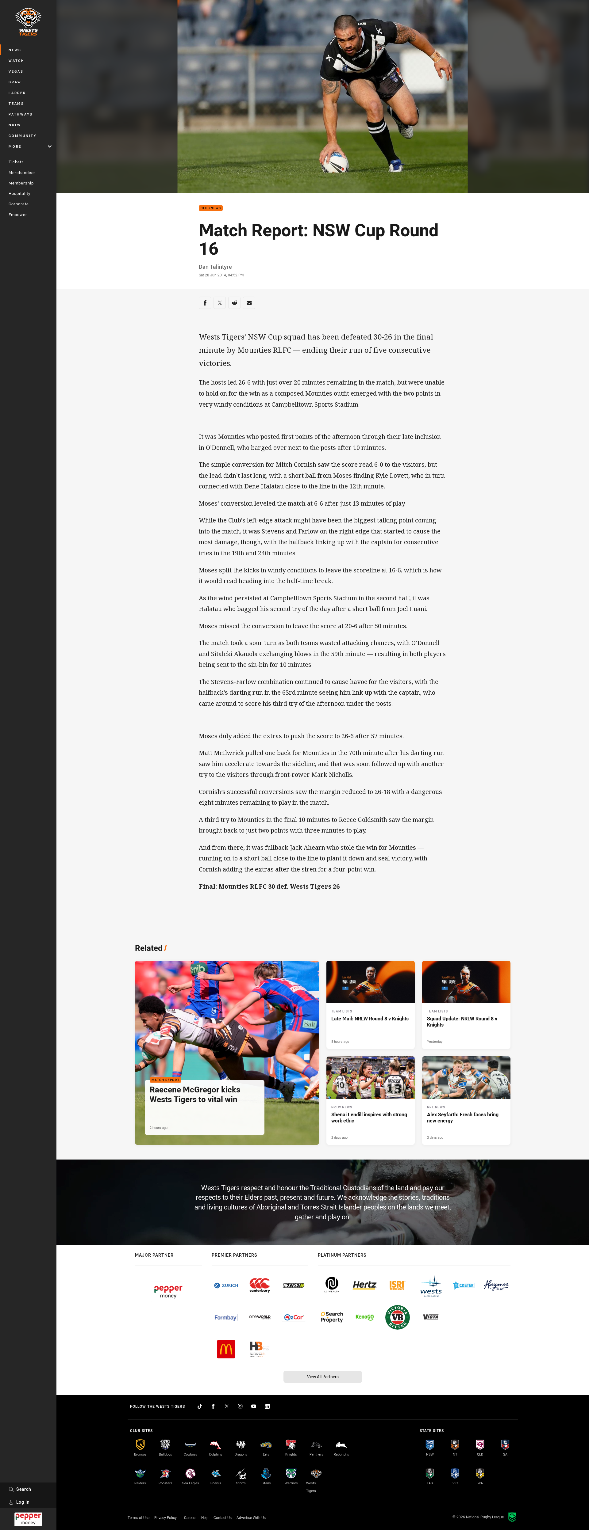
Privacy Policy (165, 1517)
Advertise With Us (251, 1517)
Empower (18, 214)
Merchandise (22, 172)
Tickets (16, 162)
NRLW (15, 125)
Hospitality (19, 193)
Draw (15, 82)
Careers (190, 1517)
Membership (21, 183)
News (15, 49)
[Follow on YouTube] (253, 1406)
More (15, 146)
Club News (211, 208)
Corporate (19, 204)
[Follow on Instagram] (240, 1406)
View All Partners (323, 1377)
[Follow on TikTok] (199, 1406)
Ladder (17, 92)
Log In (23, 1502)
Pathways (21, 114)
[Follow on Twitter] (226, 1406)
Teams (16, 103)
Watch (17, 60)
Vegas (16, 71)
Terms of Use (138, 1517)
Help (205, 1517)
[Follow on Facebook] (213, 1406)
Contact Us (223, 1517)
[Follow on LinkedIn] (267, 1406)
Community (23, 135)
